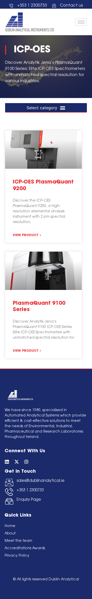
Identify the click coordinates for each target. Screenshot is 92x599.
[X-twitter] (16, 461)
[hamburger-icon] (81, 22)
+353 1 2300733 (30, 490)
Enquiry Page (29, 500)
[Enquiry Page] (9, 501)
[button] (46, 107)
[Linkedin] (7, 461)
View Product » (27, 235)
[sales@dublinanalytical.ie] (9, 482)
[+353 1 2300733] (9, 492)
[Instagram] (26, 461)
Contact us (71, 6)
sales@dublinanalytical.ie (40, 481)
